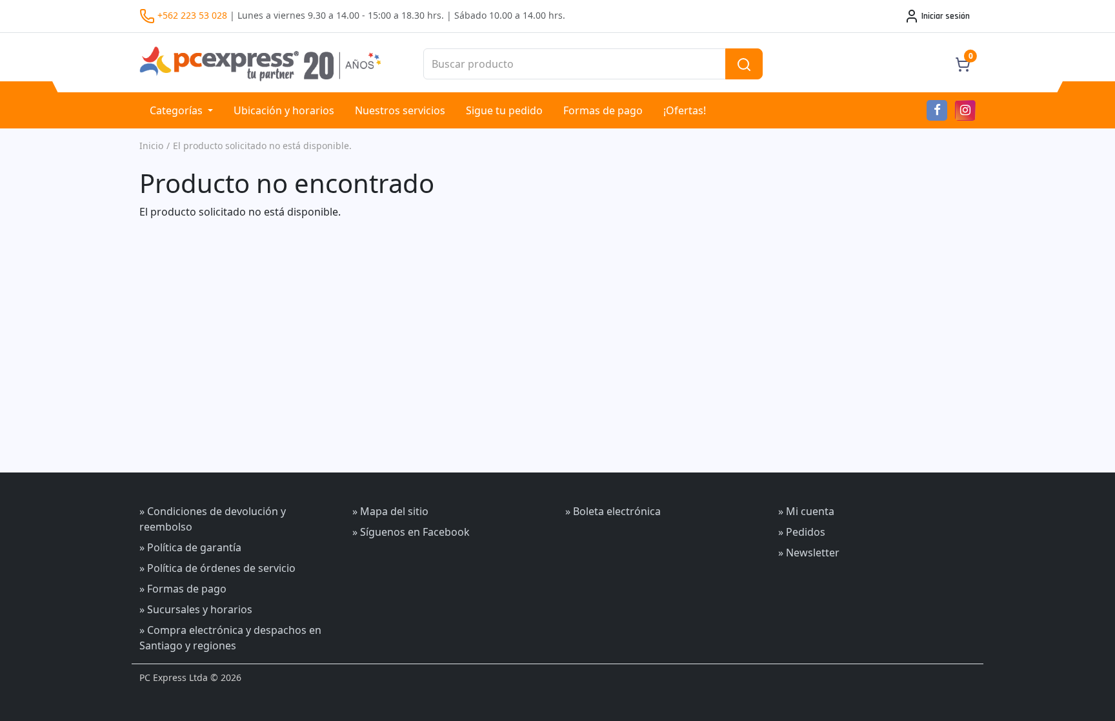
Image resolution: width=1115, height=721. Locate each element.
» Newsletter (808, 552)
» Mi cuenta (806, 511)
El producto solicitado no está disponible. (262, 145)
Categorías (177, 110)
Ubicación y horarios (284, 110)
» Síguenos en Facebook (411, 532)
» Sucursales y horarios (195, 609)
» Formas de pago (182, 589)
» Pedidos (801, 532)
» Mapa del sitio (390, 511)
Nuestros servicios (400, 110)
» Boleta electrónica (613, 511)
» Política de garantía (190, 547)
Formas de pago (603, 110)
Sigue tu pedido (504, 110)
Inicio (151, 145)
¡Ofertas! (684, 110)
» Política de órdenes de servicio (217, 568)
